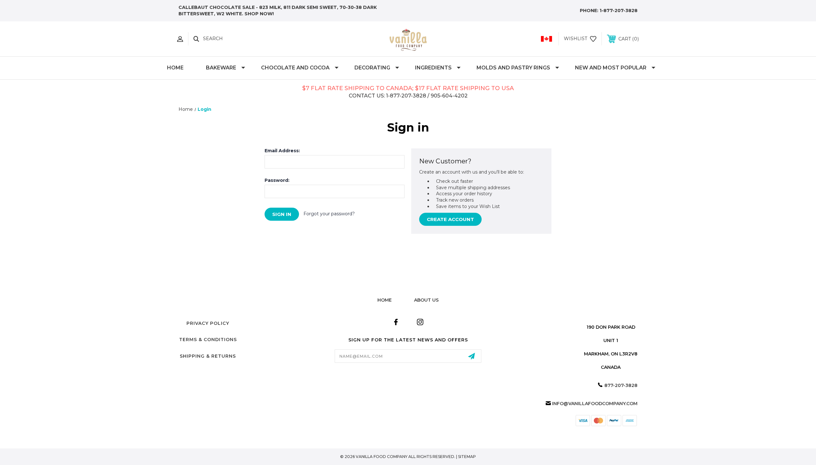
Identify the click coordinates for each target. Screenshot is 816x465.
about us (426, 300)
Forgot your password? (329, 214)
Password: (277, 180)
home (384, 300)
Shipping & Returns (208, 356)
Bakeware (221, 68)
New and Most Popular (610, 68)
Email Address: (282, 150)
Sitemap (467, 456)
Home (175, 68)
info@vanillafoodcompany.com (595, 403)
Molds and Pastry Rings (513, 68)
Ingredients (433, 68)
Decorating (372, 68)
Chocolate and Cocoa (295, 68)
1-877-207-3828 (619, 10)
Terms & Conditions (208, 339)
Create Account (450, 219)
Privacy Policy (207, 323)
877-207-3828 (621, 385)
